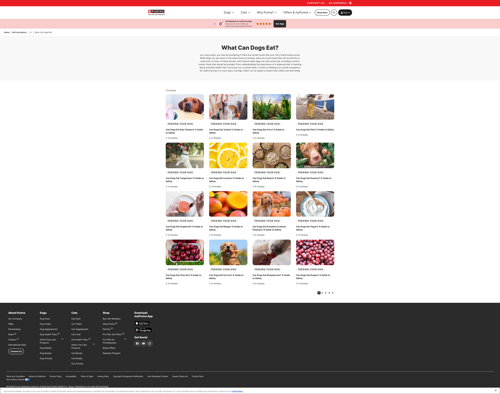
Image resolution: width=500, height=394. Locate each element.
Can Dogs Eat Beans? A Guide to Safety (269, 180)
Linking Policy (103, 376)
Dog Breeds (45, 353)
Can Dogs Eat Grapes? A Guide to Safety (313, 277)
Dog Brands (45, 348)
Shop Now (322, 12)
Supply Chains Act (180, 376)
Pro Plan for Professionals (109, 341)
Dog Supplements (48, 329)
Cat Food (75, 318)
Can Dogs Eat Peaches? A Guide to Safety (313, 180)
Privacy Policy (56, 376)
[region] (250, 390)
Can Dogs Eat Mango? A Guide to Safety (226, 228)
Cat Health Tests (79, 339)
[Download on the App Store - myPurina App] (142, 323)
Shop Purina (109, 324)
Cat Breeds (76, 358)
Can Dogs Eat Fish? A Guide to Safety (315, 129)
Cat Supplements (79, 329)
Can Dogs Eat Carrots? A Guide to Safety (226, 277)
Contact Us (16, 351)
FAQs (10, 324)
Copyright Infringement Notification (128, 376)
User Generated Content (157, 376)
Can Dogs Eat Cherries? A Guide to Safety (183, 277)
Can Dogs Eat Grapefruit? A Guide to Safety (184, 228)
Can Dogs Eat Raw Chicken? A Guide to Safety (184, 131)
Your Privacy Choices (15, 379)
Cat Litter (76, 334)
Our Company (15, 318)
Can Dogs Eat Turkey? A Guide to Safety (226, 131)
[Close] (215, 23)
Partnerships (14, 329)
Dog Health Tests (48, 334)
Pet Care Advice (19, 32)
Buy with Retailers (111, 318)
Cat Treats (76, 324)
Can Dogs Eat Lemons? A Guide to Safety (226, 180)
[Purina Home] (156, 12)
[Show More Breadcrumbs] (30, 32)
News (11, 334)
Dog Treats (45, 324)
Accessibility (71, 376)
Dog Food (45, 318)
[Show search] (334, 12)
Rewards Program (111, 353)
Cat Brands (76, 353)
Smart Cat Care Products (79, 346)
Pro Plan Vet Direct (112, 334)
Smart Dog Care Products (48, 341)
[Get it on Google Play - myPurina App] (143, 330)
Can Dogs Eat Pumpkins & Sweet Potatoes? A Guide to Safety (269, 228)
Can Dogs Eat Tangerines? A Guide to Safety (185, 180)
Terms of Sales (87, 376)
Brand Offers (109, 348)
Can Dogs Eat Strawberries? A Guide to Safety (271, 277)
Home (6, 32)
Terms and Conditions (15, 376)
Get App (280, 23)
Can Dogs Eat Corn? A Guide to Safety (268, 131)
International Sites (17, 344)
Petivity (106, 329)
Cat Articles (77, 363)
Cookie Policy (198, 376)
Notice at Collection (37, 376)
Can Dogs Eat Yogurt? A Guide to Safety (313, 228)
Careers (12, 339)
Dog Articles (46, 358)
